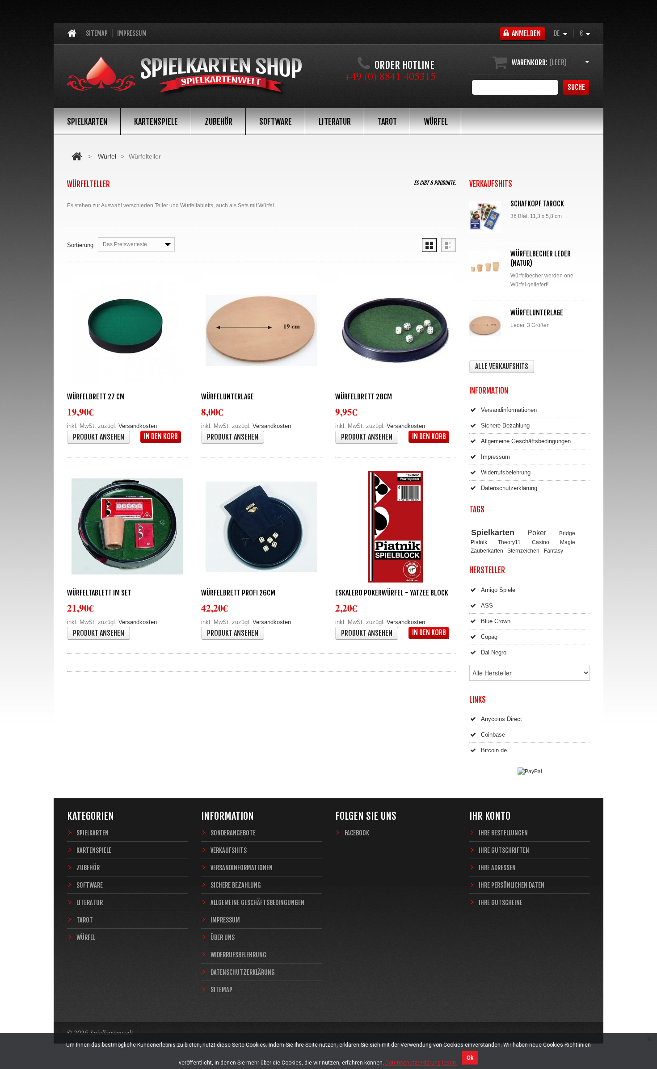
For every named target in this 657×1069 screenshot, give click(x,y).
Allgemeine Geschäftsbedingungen (526, 441)
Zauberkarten (487, 550)
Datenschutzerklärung (509, 488)
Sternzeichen (523, 550)
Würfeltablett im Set (99, 592)
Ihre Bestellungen (503, 833)
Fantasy (553, 550)
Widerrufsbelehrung (506, 472)
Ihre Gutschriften (504, 850)
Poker (536, 532)
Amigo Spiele (498, 590)
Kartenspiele (156, 121)
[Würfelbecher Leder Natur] (487, 267)
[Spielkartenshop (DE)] (184, 77)
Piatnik (479, 542)
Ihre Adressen (497, 868)
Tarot (387, 121)
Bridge (567, 533)
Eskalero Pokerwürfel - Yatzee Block (391, 592)
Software (275, 121)
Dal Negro (493, 652)
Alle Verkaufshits (501, 366)
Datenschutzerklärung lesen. (421, 1063)
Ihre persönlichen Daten (511, 885)
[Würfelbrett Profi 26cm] (261, 527)
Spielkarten (87, 121)
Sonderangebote (233, 833)
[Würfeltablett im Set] (127, 527)
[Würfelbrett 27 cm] (127, 330)
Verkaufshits (229, 850)
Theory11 (509, 542)
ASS (487, 605)
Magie (567, 542)
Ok (470, 1058)
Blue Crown (495, 621)
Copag (489, 636)
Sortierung (80, 245)
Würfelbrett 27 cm (96, 396)
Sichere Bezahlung (505, 425)
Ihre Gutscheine (500, 902)
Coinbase (493, 734)
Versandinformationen (509, 410)
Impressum (132, 33)
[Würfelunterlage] (261, 330)
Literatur (335, 121)
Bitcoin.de (494, 750)
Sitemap (97, 33)
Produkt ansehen (98, 436)
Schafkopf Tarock (537, 203)
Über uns (223, 937)
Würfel (436, 121)
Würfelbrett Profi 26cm (238, 592)
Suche (576, 87)
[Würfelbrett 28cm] (395, 330)
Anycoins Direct (501, 719)
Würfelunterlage (227, 396)
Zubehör (218, 121)
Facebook (357, 833)
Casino (540, 542)
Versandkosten (137, 426)
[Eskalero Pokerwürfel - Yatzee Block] (395, 527)
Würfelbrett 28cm (363, 396)
